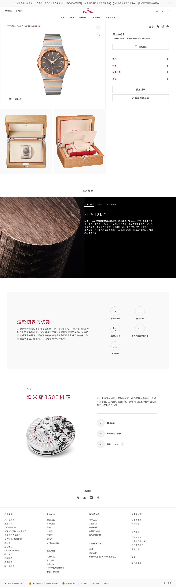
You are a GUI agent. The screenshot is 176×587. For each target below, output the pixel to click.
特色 (114, 65)
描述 (114, 59)
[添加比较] (98, 34)
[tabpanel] (130, 225)
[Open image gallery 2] (26, 141)
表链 (114, 79)
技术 (116, 72)
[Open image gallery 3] (79, 141)
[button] (52, 64)
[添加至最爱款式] (98, 28)
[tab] (89, 205)
